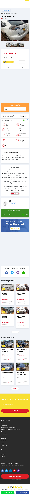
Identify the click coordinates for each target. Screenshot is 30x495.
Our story (3, 423)
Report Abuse (15, 193)
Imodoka (8, 13)
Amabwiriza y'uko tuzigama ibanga (10, 429)
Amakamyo (4, 445)
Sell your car (15, 228)
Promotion (4, 432)
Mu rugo (3, 13)
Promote (9, 62)
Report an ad (22, 62)
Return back (7, 10)
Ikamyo (3, 456)
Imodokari (4, 452)
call (27, 120)
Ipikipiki (3, 454)
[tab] (15, 57)
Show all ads (12, 203)
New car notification (15, 476)
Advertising (4, 425)
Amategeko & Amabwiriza (8, 427)
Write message (13, 206)
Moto (2, 443)
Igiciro (6, 107)
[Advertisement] (15, 87)
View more (15, 332)
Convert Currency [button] (8, 57)
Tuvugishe (4, 434)
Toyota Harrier (13, 13)
